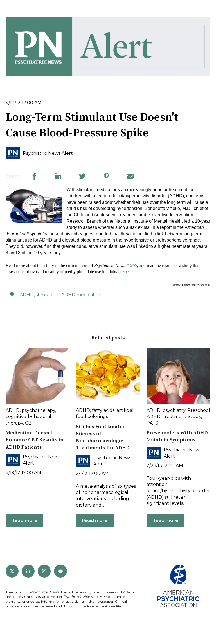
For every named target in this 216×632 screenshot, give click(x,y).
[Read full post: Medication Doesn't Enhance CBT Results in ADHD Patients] (37, 376)
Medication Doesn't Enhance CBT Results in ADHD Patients (35, 440)
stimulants (47, 294)
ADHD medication (81, 294)
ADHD (27, 294)
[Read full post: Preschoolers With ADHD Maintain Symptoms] (178, 376)
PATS (152, 423)
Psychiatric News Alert (48, 153)
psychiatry (174, 410)
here (131, 265)
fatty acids (103, 410)
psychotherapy (38, 410)
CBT (30, 423)
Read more (24, 520)
